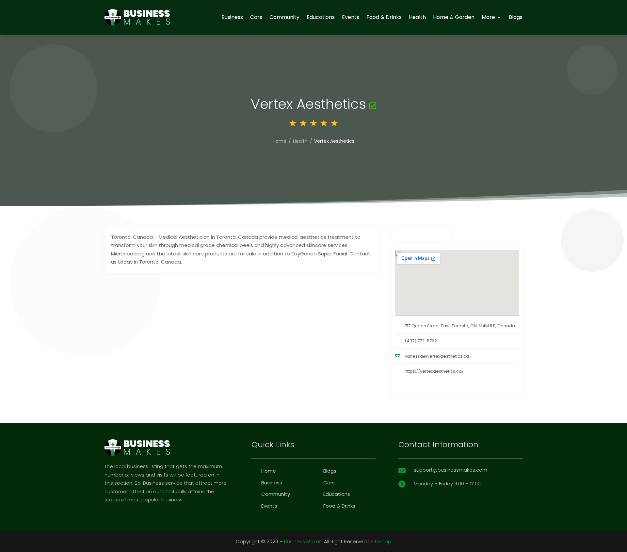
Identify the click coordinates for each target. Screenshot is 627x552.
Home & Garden (453, 17)
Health (417, 17)
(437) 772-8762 (421, 341)
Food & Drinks (384, 17)
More (488, 17)
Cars (256, 17)
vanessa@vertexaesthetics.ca (437, 356)
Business (232, 17)
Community (284, 17)
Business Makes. (303, 541)
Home (279, 141)
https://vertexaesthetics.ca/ (434, 371)
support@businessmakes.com (450, 469)
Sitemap (381, 541)
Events (350, 17)
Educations (321, 17)
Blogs (515, 17)
